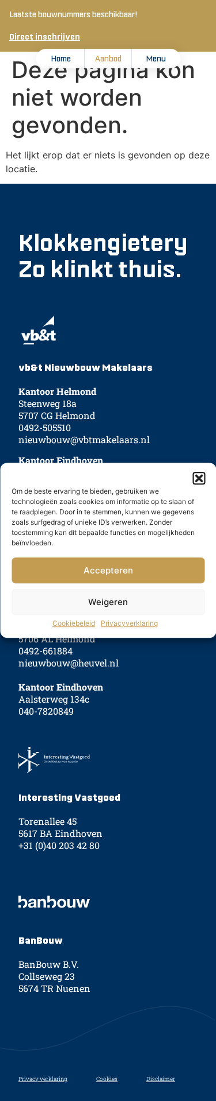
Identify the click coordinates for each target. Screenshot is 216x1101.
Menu (156, 58)
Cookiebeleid (73, 623)
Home (61, 58)
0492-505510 (44, 427)
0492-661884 (45, 651)
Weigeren (108, 601)
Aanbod (108, 58)
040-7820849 (46, 711)
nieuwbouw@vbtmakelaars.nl (84, 439)
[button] (198, 478)
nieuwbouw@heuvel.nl (68, 663)
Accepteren (108, 570)
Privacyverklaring (129, 623)
